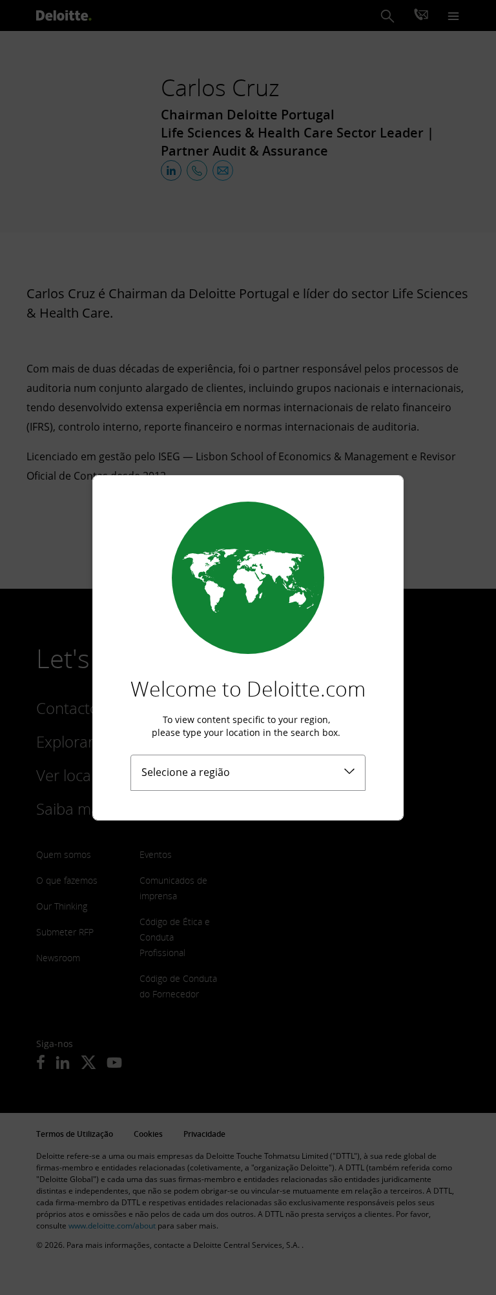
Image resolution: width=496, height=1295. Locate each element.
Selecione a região (185, 772)
